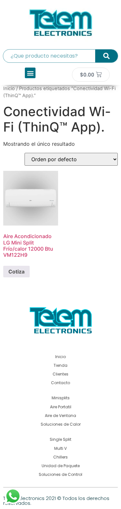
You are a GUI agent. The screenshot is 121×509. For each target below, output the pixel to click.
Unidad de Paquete (61, 465)
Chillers (60, 457)
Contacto (60, 382)
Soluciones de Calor (61, 424)
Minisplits (61, 398)
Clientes (60, 374)
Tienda (60, 365)
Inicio (9, 88)
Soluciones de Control (60, 474)
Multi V (60, 448)
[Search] (106, 56)
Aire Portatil (60, 407)
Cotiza (16, 271)
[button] (30, 73)
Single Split (60, 439)
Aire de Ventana (60, 415)
